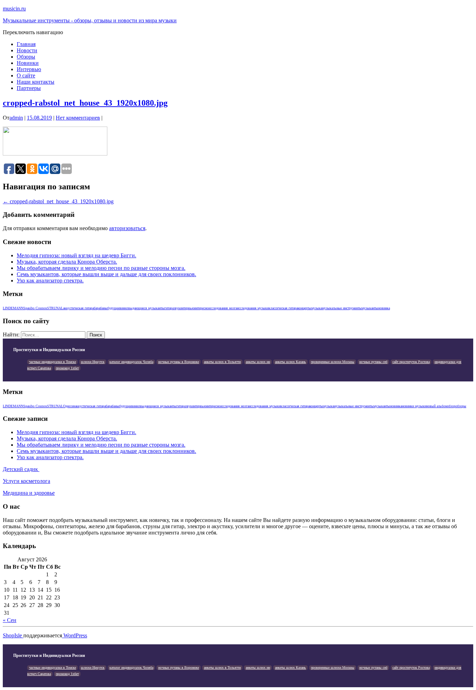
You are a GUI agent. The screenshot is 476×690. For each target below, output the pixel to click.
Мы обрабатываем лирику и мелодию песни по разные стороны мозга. (101, 268)
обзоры (460, 406)
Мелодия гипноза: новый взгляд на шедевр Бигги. (76, 255)
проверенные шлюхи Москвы (332, 362)
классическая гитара (283, 308)
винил (124, 308)
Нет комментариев (78, 118)
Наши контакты (35, 82)
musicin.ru (14, 9)
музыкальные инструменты (342, 308)
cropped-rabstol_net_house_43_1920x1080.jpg (85, 102)
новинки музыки (414, 406)
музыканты (370, 308)
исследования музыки (253, 308)
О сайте (26, 75)
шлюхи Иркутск (93, 362)
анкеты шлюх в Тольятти (222, 362)
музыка (316, 308)
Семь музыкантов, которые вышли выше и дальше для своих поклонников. (106, 274)
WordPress (74, 635)
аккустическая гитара (78, 308)
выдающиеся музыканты (146, 308)
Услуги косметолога (26, 481)
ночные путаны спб (373, 362)
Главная (26, 44)
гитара (169, 308)
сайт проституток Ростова (411, 362)
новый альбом (436, 406)
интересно (201, 308)
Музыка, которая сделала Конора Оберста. (67, 262)
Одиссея (69, 406)
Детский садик (21, 469)
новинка (384, 308)
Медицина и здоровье (29, 493)
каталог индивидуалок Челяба (131, 362)
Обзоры (26, 57)
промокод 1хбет (67, 368)
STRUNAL (55, 308)
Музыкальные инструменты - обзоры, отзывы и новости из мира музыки (90, 20)
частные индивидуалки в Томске (52, 362)
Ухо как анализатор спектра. (50, 280)
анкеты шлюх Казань (290, 362)
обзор (451, 406)
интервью (187, 308)
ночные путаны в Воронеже (178, 362)
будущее (113, 308)
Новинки (28, 63)
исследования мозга (222, 308)
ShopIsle (13, 635)
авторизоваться (127, 228)
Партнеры (29, 88)
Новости (27, 50)
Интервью (29, 69)
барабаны (100, 308)
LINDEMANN (13, 308)
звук (177, 308)
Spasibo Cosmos (35, 308)
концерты (304, 308)
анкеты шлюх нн (258, 362)
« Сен (9, 620)
